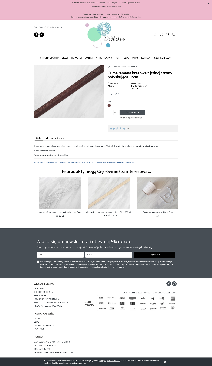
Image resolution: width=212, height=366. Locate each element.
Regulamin (40, 295)
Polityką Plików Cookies (110, 360)
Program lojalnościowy (48, 306)
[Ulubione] (155, 34)
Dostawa (39, 288)
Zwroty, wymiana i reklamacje (51, 302)
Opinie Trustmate (44, 325)
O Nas (37, 318)
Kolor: (110, 101)
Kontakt (39, 328)
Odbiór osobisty (43, 292)
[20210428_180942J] (69, 91)
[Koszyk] (174, 36)
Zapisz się (154, 254)
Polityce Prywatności (99, 267)
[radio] (109, 105)
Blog (36, 322)
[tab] (39, 138)
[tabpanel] (106, 154)
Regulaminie (113, 267)
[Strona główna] (106, 35)
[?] (141, 117)
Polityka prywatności (47, 299)
